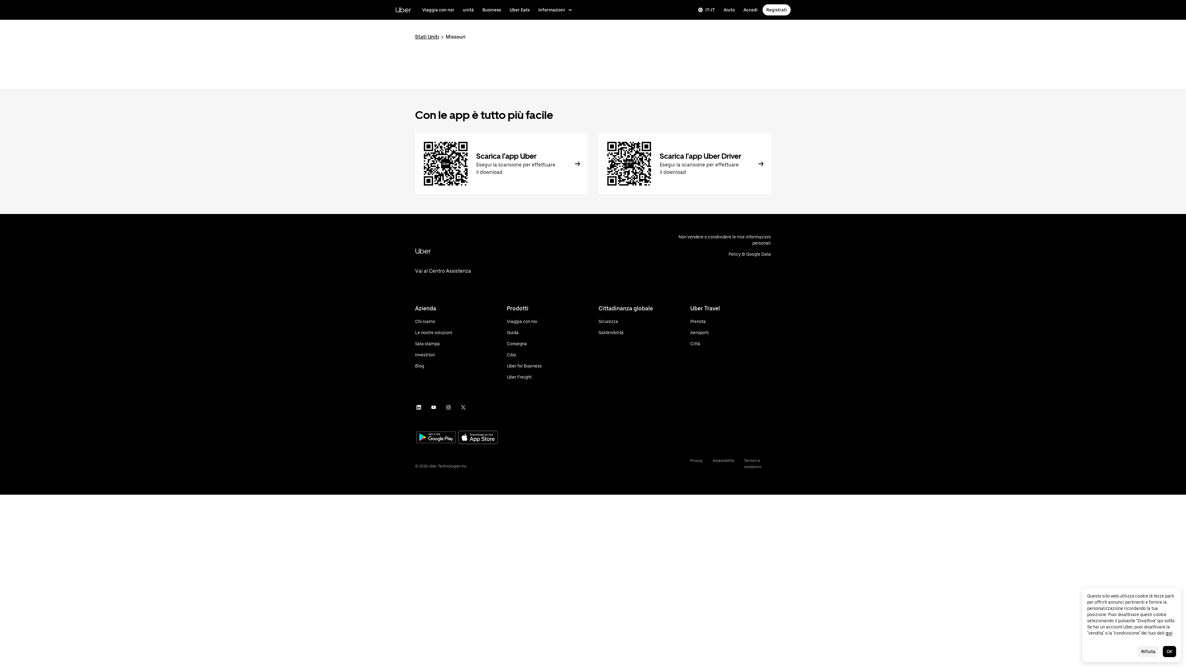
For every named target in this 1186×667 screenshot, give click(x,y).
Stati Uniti (427, 37)
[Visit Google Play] (436, 437)
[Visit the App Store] (478, 438)
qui (1169, 633)
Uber (403, 9)
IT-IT (710, 9)
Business (491, 9)
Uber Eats (520, 9)
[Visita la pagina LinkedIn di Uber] (418, 407)
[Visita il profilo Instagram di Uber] (448, 407)
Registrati (776, 9)
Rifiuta (1148, 651)
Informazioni (551, 9)
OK (1169, 651)
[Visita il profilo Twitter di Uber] (463, 407)
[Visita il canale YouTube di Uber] (433, 407)
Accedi (750, 9)
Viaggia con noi (438, 9)
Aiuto (729, 9)
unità (468, 9)
